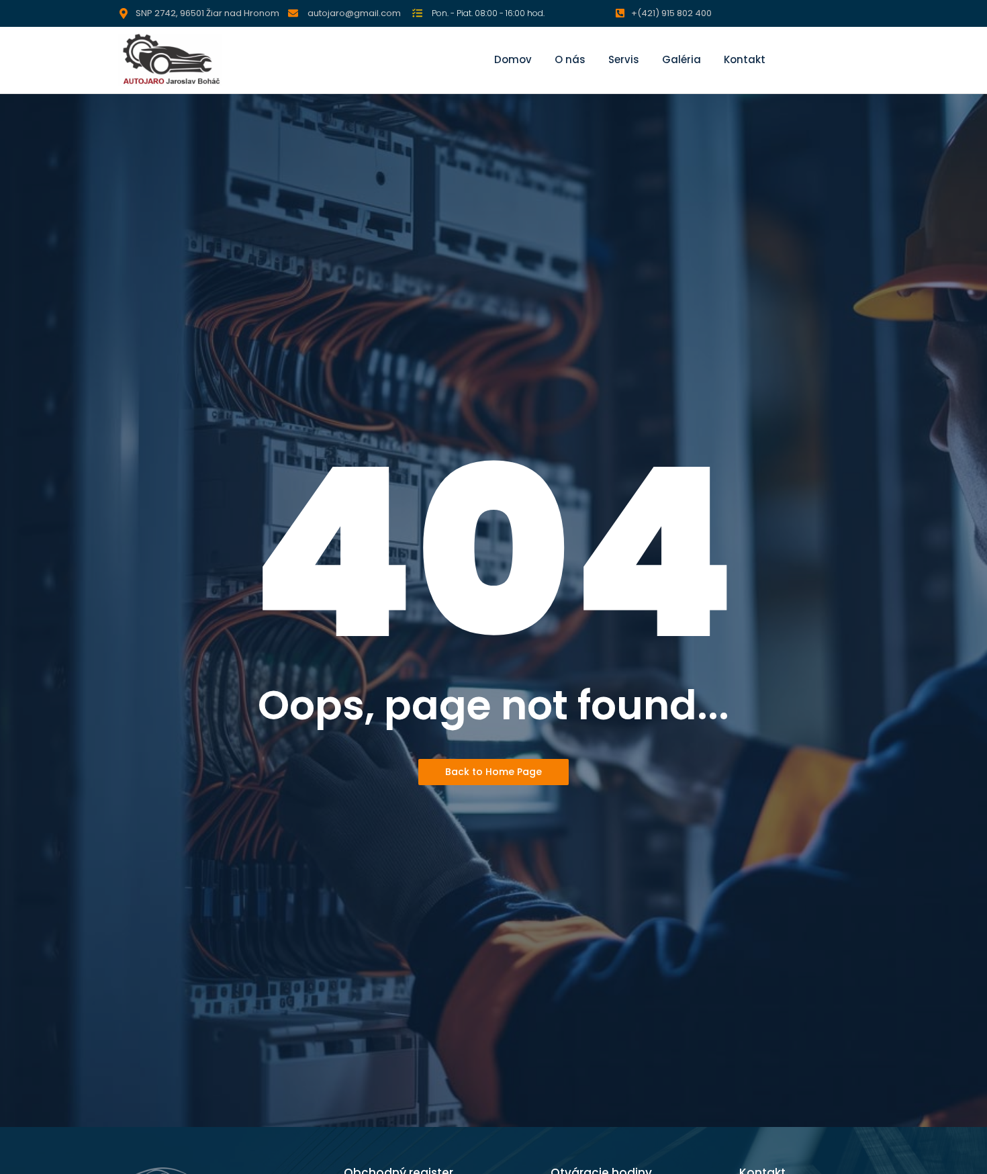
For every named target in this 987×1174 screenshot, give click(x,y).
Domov (513, 59)
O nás (570, 59)
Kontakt (744, 59)
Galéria (681, 59)
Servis (623, 59)
